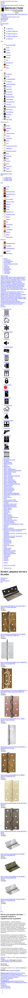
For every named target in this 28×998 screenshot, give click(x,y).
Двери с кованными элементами (9, 281)
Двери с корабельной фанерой (11, 281)
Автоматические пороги (15, 293)
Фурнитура (3, 290)
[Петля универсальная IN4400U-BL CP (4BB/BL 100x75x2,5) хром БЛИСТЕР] (14, 844)
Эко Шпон (6, 461)
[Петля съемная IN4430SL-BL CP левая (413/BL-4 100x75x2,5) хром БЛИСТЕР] (14, 889)
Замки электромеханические (9, 300)
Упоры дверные (18, 297)
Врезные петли (7, 540)
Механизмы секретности (15, 295)
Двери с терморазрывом (7, 285)
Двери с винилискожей (15, 278)
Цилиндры (6, 538)
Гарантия (6, 557)
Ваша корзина (4, 19)
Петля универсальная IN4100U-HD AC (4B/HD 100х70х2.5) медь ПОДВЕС (13, 719)
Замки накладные (9, 299)
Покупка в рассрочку (9, 552)
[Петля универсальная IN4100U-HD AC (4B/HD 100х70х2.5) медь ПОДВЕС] (14, 706)
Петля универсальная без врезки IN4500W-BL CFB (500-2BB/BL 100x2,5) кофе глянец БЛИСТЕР (14, 691)
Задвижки (17, 294)
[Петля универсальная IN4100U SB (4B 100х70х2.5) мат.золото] (14, 791)
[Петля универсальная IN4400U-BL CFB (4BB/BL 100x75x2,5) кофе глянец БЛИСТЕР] (14, 622)
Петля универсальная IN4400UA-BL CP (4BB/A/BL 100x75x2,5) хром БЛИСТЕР (14, 663)
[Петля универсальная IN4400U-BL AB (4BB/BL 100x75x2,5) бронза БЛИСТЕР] (14, 867)
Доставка (6, 558)
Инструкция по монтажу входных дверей (7, 979)
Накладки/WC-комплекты (7, 297)
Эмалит (5, 465)
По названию (4, 578)
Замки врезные (7, 514)
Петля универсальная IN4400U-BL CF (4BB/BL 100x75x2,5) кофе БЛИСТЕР (13, 775)
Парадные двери (5, 287)
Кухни (2, 305)
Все (1, 911)
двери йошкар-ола (22, 14)
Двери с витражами (12, 279)
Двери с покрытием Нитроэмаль (12, 483)
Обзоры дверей (7, 548)
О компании (7, 556)
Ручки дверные (7, 497)
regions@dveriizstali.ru (14, 970)
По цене (3, 579)
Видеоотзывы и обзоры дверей (17, 975)
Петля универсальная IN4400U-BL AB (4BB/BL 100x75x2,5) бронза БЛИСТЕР (13, 877)
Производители (5, 975)
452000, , (12, 961)
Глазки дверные (8, 509)
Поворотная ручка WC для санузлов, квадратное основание (13, 536)
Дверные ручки (7, 542)
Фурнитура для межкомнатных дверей (10, 291)
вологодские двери (12, 14)
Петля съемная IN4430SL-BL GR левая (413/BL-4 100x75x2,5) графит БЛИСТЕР (13, 606)
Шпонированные (8, 463)
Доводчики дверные (19, 302)
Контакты (3, 306)
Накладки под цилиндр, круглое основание (15, 529)
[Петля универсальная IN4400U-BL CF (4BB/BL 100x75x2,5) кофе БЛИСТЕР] (14, 763)
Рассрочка (15, 5)
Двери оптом (7, 549)
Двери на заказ (4, 275)
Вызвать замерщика (6, 987)
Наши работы (7, 554)
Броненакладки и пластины (8, 294)
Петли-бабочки (7, 541)
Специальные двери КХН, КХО (18, 289)
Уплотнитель (14, 298)
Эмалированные (8, 462)
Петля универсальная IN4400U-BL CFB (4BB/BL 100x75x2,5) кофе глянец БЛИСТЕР (13, 634)
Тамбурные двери (5, 289)
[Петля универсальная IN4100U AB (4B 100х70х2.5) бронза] (14, 819)
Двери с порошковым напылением (16, 283)
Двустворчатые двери (6, 286)
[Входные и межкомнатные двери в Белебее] (12, 11)
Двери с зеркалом (21, 279)
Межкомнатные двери (6, 173)
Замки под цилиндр (9, 528)
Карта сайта (4, 985)
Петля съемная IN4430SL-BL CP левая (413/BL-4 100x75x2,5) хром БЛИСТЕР (13, 899)
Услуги (12, 982)
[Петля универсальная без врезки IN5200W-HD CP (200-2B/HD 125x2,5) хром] (14, 735)
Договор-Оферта (5, 965)
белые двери (4, 14)
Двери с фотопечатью (18, 285)
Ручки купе (6, 544)
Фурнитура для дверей (9, 974)
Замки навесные (16, 301)
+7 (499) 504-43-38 (5, 17)
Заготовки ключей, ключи (10, 504)
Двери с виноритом (9, 487)
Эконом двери (4, 277)
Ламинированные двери (18, 286)
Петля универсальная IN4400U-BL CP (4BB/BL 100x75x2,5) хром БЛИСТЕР (13, 854)
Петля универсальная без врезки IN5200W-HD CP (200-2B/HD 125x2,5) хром (13, 747)
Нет (2, 582)
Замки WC (6, 525)
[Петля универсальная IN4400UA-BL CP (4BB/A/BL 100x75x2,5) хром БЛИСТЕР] (14, 650)
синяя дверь (4, 15)
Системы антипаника (6, 303)
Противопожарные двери (15, 287)
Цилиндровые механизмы (7, 302)
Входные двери (4, 23)
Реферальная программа (7, 5)
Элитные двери (12, 277)
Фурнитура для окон (17, 303)
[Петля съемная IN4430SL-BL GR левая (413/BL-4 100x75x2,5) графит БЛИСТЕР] (14, 594)
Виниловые (7, 466)
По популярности (5, 580)
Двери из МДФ (4, 278)
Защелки (20, 298)
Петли (6, 293)
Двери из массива (20, 277)
